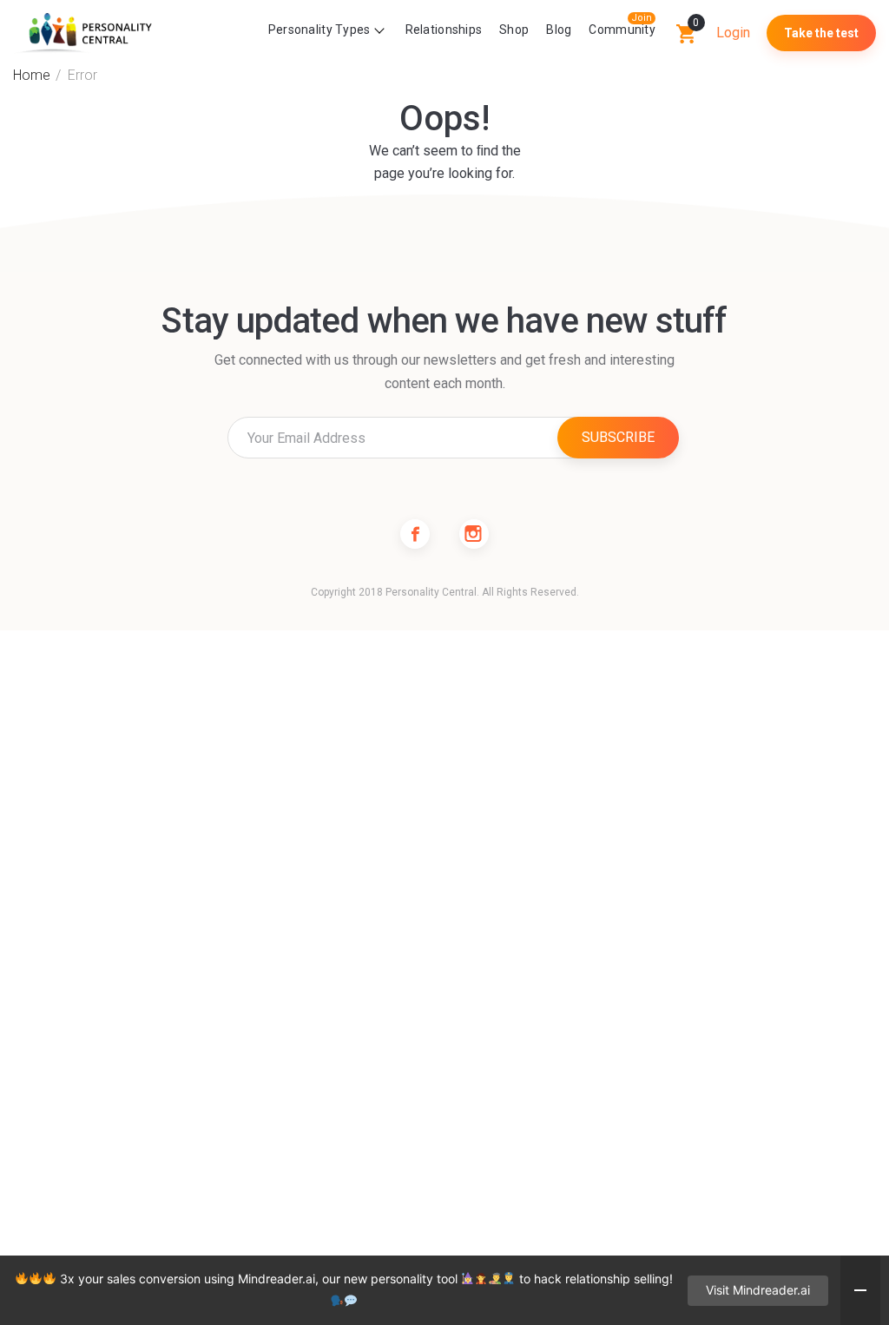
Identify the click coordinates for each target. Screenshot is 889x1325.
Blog (558, 29)
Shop (514, 29)
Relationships (444, 29)
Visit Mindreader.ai (758, 1289)
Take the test (821, 33)
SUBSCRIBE (618, 437)
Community (622, 29)
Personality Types (319, 29)
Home (31, 75)
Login (733, 32)
